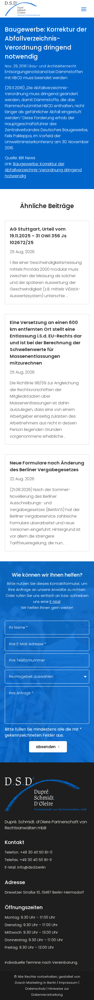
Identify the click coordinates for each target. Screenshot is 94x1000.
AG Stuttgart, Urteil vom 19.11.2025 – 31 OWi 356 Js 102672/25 (38, 236)
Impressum (68, 982)
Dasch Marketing (28, 982)
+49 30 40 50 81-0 (36, 852)
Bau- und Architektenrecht (52, 66)
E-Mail (55, 601)
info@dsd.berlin (31, 867)
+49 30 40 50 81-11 (36, 859)
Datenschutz (35, 988)
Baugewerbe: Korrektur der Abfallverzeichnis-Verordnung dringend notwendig (43, 170)
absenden (46, 746)
